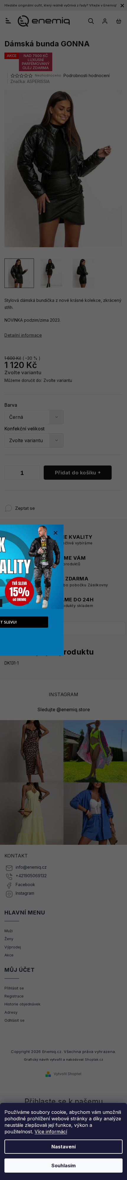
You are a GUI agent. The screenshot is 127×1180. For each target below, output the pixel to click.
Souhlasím (63, 1165)
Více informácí (51, 1132)
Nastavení (63, 1147)
